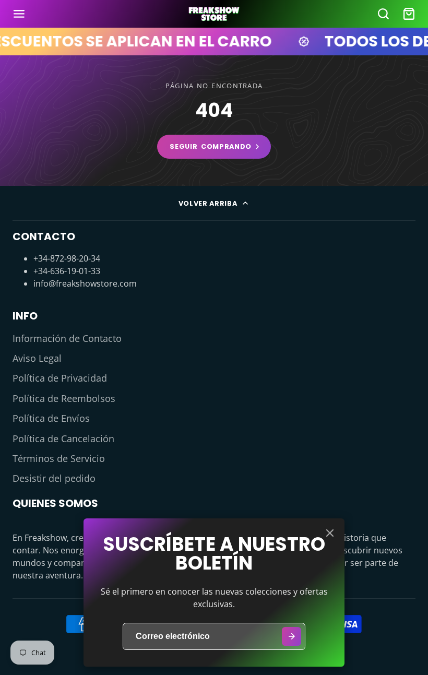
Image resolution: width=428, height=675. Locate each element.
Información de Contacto (67, 338)
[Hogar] (214, 13)
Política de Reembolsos (64, 398)
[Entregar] (291, 636)
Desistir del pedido (54, 478)
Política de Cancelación (63, 438)
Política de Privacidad (60, 378)
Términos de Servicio (59, 458)
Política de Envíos (51, 418)
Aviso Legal (37, 358)
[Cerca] (330, 533)
